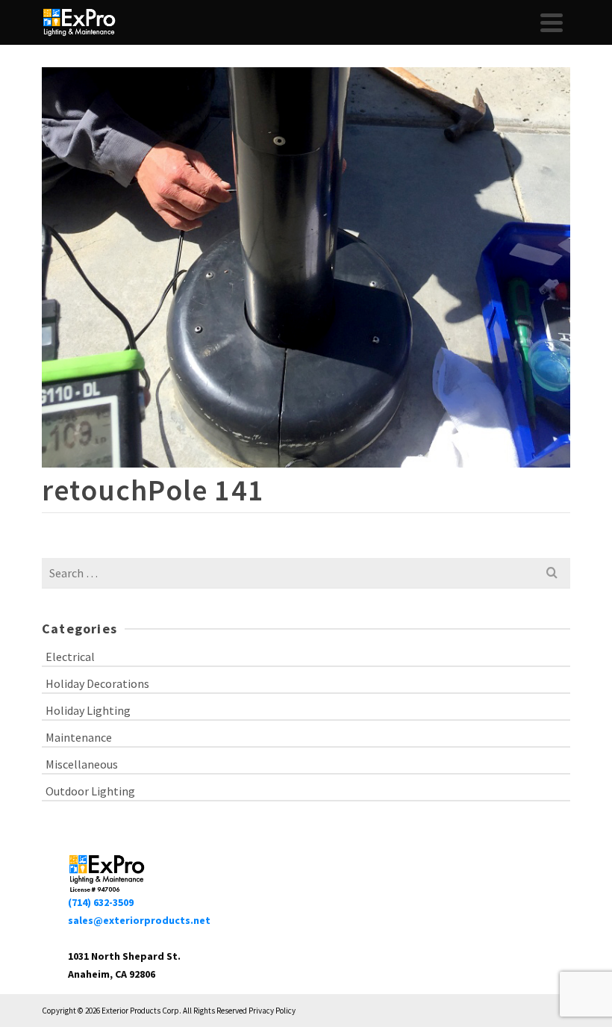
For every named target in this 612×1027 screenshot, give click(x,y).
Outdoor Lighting (90, 791)
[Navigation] (551, 22)
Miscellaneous (82, 764)
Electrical (70, 656)
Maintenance (79, 737)
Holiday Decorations (97, 683)
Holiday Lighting (88, 710)
